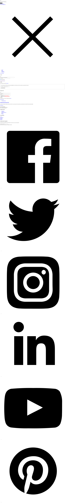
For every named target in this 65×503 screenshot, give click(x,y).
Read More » (1, 105)
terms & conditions (7, 96)
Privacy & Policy (7, 95)
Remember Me (3, 79)
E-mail (1, 86)
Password (1, 78)
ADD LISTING (2, 99)
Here (10, 98)
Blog (2, 70)
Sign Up (7, 83)
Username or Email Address (3, 77)
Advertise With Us (4, 112)
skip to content (2, 3)
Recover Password (2, 80)
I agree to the (5, 95)
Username (1, 93)
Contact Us (3, 111)
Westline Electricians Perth (4, 102)
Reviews (3, 113)
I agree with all (5, 96)
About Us (3, 71)
